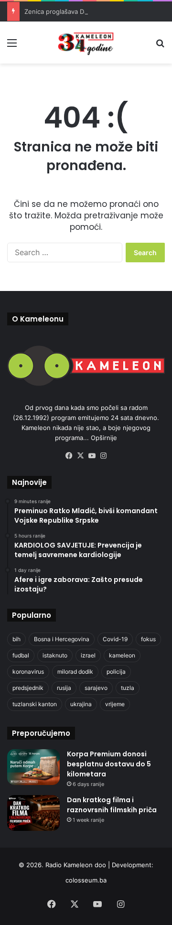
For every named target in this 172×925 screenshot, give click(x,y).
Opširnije (104, 437)
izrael (88, 655)
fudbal (20, 655)
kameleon (122, 655)
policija (116, 671)
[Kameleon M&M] (86, 42)
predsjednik (27, 687)
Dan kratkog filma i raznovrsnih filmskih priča (112, 805)
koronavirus (28, 671)
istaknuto (55, 655)
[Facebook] (69, 456)
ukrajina (81, 704)
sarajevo (96, 687)
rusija (64, 687)
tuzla (127, 687)
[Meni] (12, 46)
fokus (148, 639)
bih (16, 639)
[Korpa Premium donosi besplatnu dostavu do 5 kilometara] (33, 767)
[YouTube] (91, 456)
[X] (80, 456)
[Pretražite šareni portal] (160, 46)
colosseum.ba (86, 880)
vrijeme (115, 704)
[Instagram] (103, 456)
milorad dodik (75, 671)
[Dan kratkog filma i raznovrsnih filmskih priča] (33, 813)
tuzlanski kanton (34, 704)
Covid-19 (115, 639)
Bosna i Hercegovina (61, 639)
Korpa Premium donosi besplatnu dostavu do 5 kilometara (109, 764)
